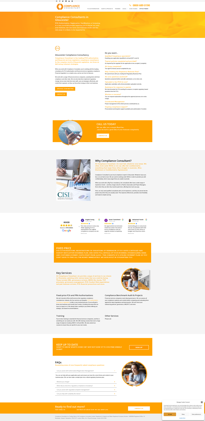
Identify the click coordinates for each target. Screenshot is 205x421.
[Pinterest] (72, 1)
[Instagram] (56, 1)
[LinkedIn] (66, 1)
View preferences (196, 414)
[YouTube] (69, 1)
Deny (183, 414)
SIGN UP (138, 347)
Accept (170, 414)
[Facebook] (60, 1)
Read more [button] (84, 233)
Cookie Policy (182, 418)
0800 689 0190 (141, 5)
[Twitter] (63, 1)
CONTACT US (61, 94)
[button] (202, 402)
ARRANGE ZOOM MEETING (65, 88)
